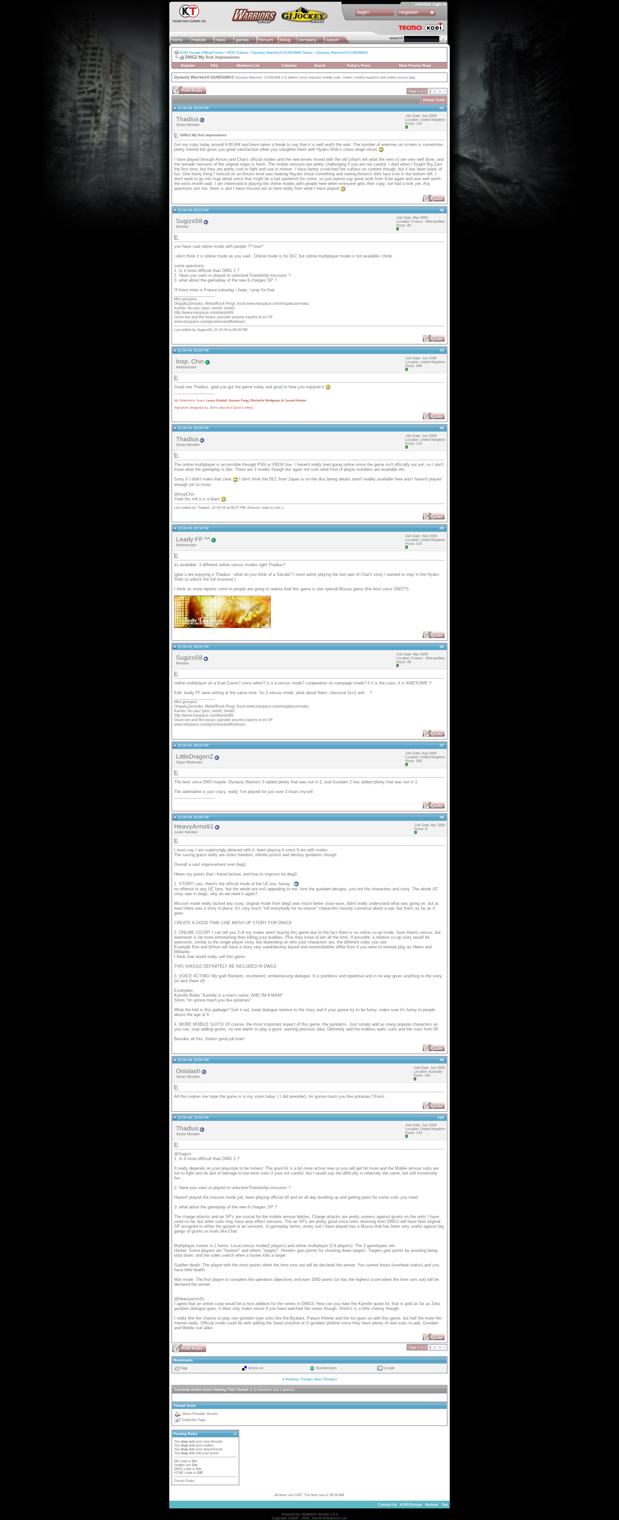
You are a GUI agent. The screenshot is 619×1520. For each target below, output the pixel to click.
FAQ (214, 65)
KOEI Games (237, 52)
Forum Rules (184, 1481)
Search (320, 65)
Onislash (188, 1071)
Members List (248, 65)
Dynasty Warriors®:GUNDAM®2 (342, 52)
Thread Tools (434, 100)
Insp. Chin (190, 361)
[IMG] (178, 1469)
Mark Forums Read (415, 65)
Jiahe (214, 407)
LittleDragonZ (194, 756)
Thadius (187, 119)
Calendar (289, 65)
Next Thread (324, 1379)
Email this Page (194, 1420)
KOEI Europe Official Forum (201, 52)
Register (188, 65)
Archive (431, 1504)
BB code (180, 1461)
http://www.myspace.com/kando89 (203, 312)
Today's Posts (358, 65)
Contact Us (387, 1504)
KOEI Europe (411, 1504)
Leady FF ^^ (193, 539)
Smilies (179, 1465)
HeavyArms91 (194, 826)
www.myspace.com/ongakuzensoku (277, 303)
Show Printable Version (200, 1414)
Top (444, 1504)
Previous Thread (298, 1379)
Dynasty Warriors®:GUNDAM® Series (282, 52)
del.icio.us (255, 1368)
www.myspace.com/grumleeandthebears (209, 321)
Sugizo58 (189, 221)
